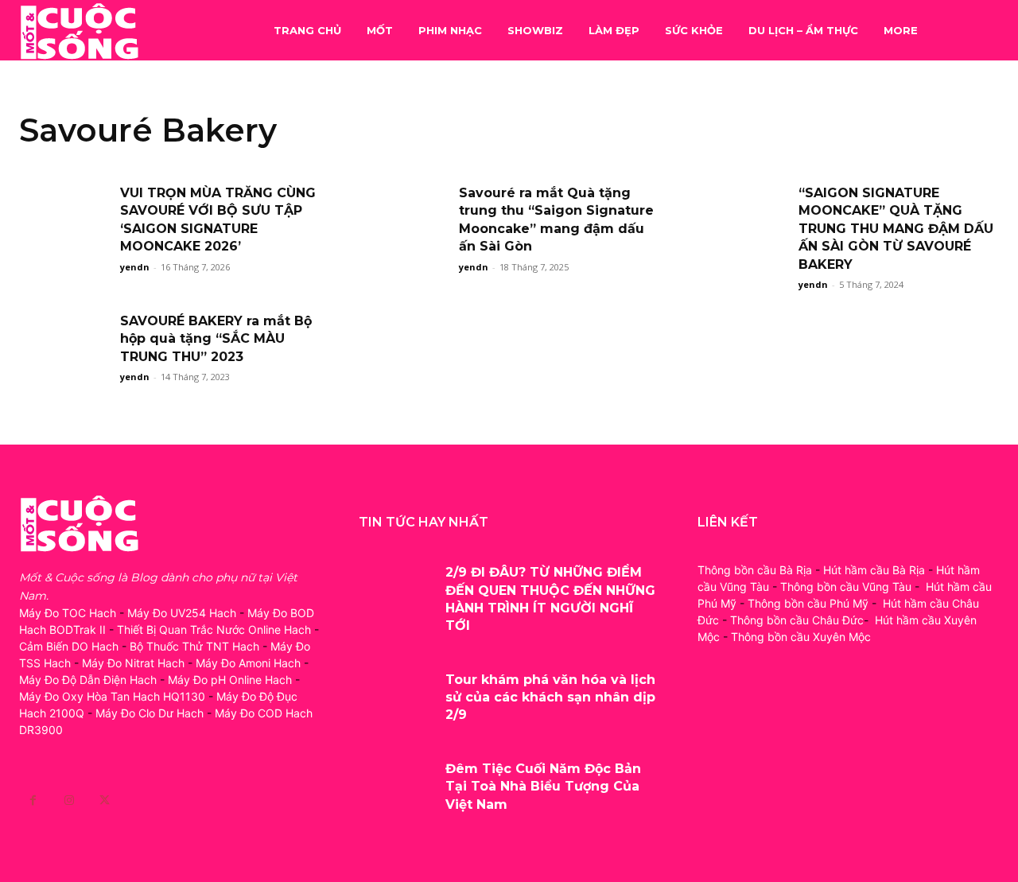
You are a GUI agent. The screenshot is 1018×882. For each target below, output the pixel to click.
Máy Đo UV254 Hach (181, 613)
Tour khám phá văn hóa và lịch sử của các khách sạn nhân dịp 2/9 (550, 697)
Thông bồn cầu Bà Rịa (754, 570)
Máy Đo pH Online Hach (230, 679)
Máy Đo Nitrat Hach (133, 663)
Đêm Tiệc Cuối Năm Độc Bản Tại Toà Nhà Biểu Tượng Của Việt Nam (543, 786)
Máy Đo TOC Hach (67, 613)
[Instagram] (69, 800)
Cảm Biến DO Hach (69, 646)
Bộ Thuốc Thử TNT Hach (194, 646)
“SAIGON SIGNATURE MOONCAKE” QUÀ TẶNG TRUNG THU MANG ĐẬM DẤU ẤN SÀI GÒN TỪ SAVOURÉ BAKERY (895, 228)
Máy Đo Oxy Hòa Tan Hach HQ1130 (112, 696)
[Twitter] (105, 800)
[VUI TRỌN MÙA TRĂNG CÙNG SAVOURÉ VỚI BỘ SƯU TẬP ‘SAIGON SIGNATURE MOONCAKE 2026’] (64, 216)
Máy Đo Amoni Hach (248, 663)
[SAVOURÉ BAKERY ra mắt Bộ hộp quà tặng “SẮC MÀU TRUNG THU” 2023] (64, 344)
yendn (135, 267)
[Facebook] (33, 800)
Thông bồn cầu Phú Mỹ (808, 603)
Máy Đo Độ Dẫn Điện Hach (88, 679)
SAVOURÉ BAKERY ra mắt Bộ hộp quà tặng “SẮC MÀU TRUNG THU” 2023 (216, 338)
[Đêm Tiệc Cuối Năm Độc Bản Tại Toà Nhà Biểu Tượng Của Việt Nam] (396, 784)
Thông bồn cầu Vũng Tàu (845, 586)
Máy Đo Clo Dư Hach (149, 713)
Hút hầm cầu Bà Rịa (874, 570)
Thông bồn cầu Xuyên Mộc (801, 636)
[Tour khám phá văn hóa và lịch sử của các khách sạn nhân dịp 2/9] (396, 695)
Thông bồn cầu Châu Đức (797, 620)
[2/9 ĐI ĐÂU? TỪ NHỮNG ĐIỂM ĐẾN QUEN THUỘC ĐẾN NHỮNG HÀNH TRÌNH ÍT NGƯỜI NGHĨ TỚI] (396, 587)
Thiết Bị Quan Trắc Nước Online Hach (214, 629)
